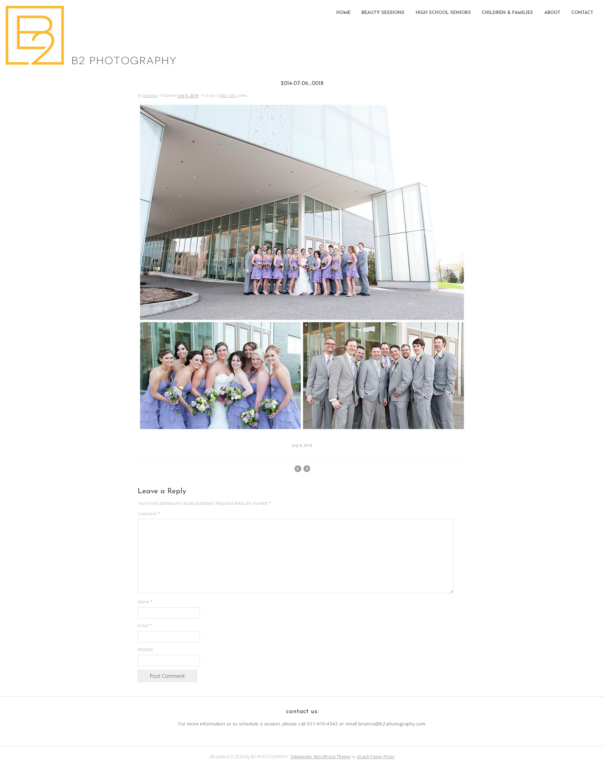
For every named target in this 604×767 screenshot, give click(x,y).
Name (145, 602)
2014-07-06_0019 (297, 468)
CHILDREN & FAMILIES (507, 12)
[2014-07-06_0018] (302, 429)
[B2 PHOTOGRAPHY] (92, 63)
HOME (343, 12)
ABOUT (552, 12)
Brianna (150, 95)
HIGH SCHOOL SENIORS (443, 12)
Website (145, 649)
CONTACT (582, 12)
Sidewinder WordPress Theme (320, 757)
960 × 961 (228, 95)
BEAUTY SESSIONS (382, 12)
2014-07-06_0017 (306, 468)
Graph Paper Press (375, 757)
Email (145, 626)
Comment (149, 514)
